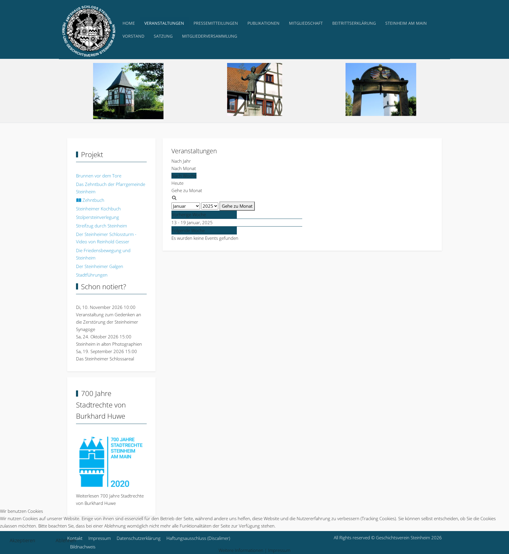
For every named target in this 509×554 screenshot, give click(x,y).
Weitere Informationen (241, 550)
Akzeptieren (22, 540)
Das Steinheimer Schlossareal (105, 359)
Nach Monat (183, 168)
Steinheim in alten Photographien (109, 344)
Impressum (279, 550)
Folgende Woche (188, 230)
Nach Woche (183, 176)
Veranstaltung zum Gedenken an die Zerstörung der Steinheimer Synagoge (108, 322)
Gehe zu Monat (237, 206)
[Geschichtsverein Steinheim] (88, 29)
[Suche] (174, 198)
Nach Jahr (181, 161)
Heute (177, 183)
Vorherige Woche (189, 214)
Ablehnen (66, 540)
